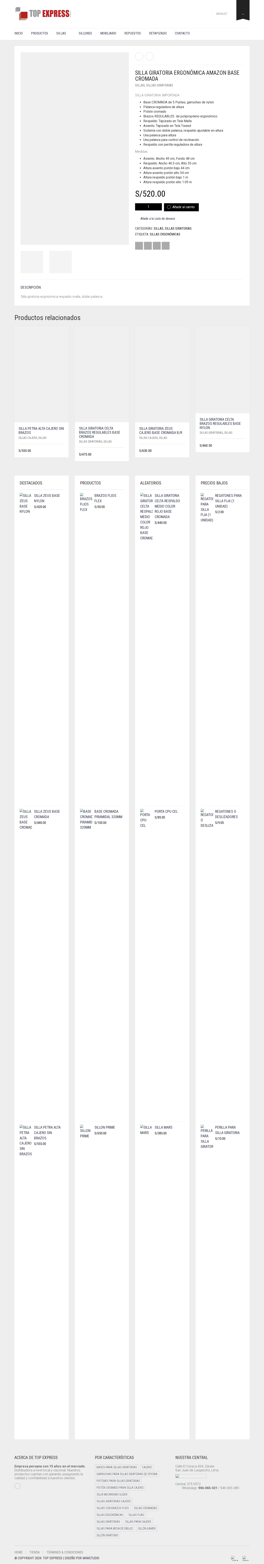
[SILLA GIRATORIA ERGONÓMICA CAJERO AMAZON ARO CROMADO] (149, 56)
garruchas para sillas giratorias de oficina (127, 1474)
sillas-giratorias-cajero (114, 1501)
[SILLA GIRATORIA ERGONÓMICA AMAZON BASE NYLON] (139, 56)
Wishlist (222, 13)
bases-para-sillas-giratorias (117, 1467)
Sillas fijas (136, 1515)
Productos (39, 33)
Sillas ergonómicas (165, 234)
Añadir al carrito (183, 207)
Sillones (85, 33)
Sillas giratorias (159, 85)
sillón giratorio (107, 1535)
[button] (63, 451)
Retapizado (158, 33)
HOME (18, 1552)
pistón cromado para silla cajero (120, 1487)
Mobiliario (108, 33)
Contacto (182, 33)
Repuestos (132, 33)
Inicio (18, 33)
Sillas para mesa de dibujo (115, 1528)
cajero (147, 1467)
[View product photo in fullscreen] (122, 238)
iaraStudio (90, 1558)
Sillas (61, 33)
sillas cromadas (145, 1508)
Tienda (34, 1552)
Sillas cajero (28, 437)
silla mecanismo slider (112, 1494)
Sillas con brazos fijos (113, 1508)
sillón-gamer (147, 1528)
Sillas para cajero (138, 1521)
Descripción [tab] (31, 287)
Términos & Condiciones (64, 1552)
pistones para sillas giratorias (118, 1480)
